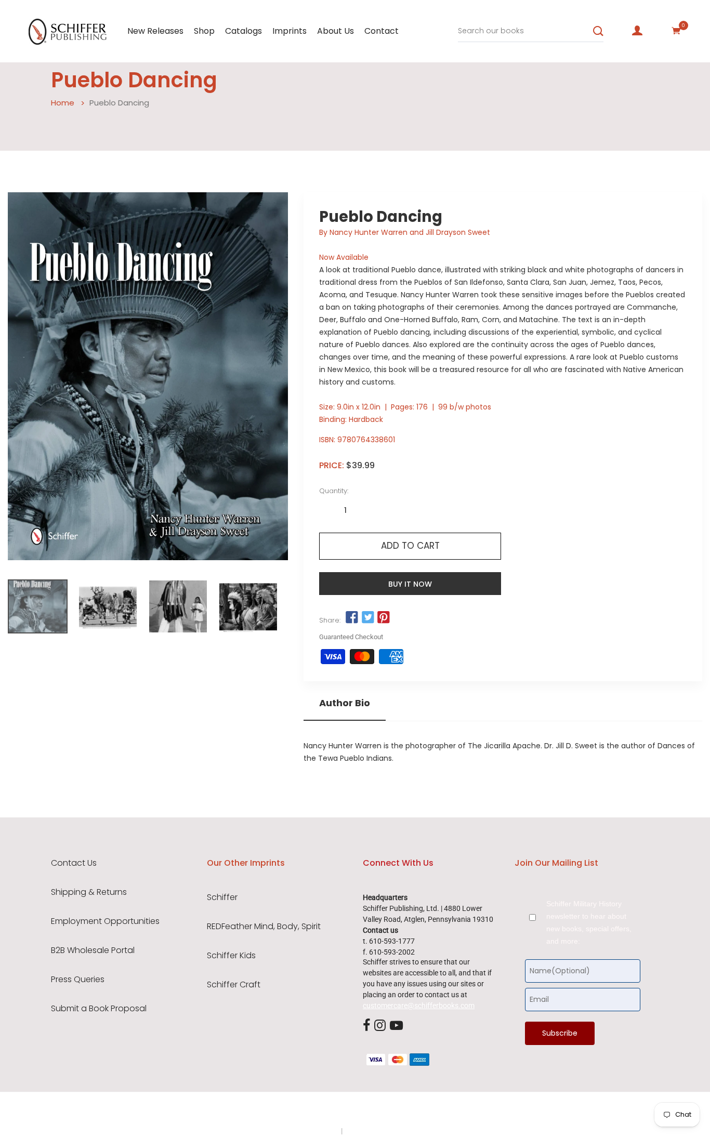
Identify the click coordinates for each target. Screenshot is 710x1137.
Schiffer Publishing (382, 1110)
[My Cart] (676, 30)
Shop (204, 31)
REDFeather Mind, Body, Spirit (264, 926)
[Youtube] (396, 1026)
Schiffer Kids (231, 955)
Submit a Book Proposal (99, 1008)
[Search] (598, 31)
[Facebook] (366, 1026)
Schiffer (222, 897)
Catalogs (243, 31)
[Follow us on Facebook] (352, 618)
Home (62, 102)
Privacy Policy (317, 1131)
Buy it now (410, 584)
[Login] (637, 30)
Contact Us (74, 863)
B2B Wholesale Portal (93, 950)
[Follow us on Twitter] (368, 618)
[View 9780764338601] (38, 606)
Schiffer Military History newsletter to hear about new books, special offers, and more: (589, 922)
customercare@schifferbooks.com (419, 1005)
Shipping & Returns (89, 892)
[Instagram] (380, 1026)
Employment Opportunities (105, 921)
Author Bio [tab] (344, 703)
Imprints (289, 31)
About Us (335, 31)
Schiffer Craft (233, 985)
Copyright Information (380, 1131)
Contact (381, 31)
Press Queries (77, 979)
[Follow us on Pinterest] (383, 618)
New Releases (155, 31)
